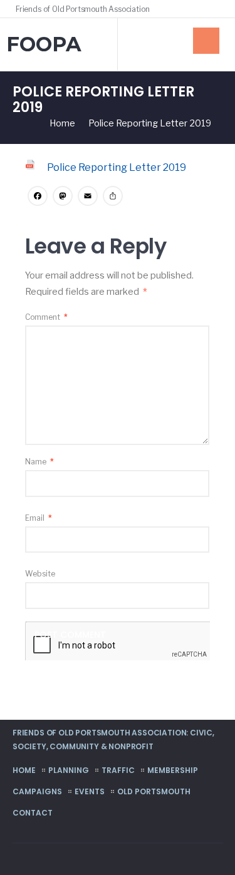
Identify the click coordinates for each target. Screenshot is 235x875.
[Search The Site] (216, 9)
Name (39, 461)
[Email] (87, 197)
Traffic (118, 770)
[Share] (112, 197)
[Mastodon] (62, 197)
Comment (46, 317)
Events (90, 791)
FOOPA (43, 44)
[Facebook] (198, 8)
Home (24, 770)
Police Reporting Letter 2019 (116, 167)
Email (38, 518)
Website (40, 573)
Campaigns (37, 791)
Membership (172, 770)
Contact (33, 812)
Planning (68, 770)
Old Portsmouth (154, 791)
